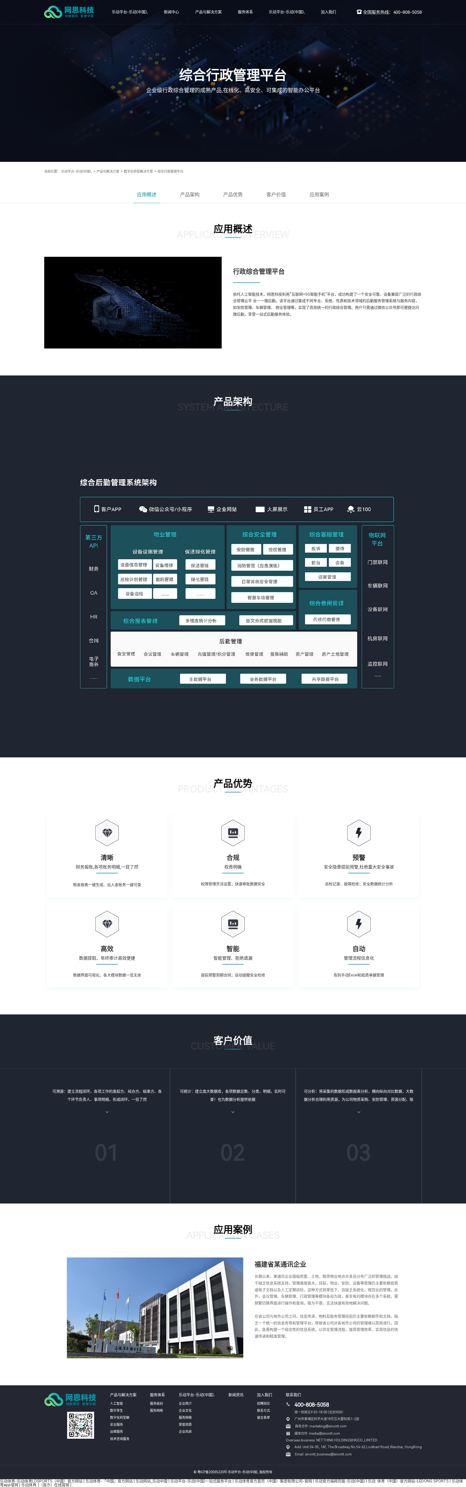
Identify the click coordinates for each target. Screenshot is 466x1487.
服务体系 (245, 12)
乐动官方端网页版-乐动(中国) (340, 1481)
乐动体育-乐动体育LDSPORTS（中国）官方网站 (41, 1481)
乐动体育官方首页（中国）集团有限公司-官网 (273, 1481)
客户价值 (276, 194)
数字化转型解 (119, 1418)
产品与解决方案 (208, 12)
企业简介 (185, 1404)
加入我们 (328, 12)
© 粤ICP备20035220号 (210, 1472)
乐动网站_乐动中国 (151, 1481)
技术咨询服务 (119, 1439)
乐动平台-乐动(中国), (130, 12)
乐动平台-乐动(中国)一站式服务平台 (201, 1481)
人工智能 (116, 1404)
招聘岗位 (263, 1404)
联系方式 (263, 1411)
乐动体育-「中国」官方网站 (109, 1481)
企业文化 (185, 1411)
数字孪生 (116, 1411)
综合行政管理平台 (170, 171)
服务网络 (156, 1411)
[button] (233, 1354)
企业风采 (185, 1432)
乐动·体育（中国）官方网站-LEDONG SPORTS (408, 1481)
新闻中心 (171, 12)
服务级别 (156, 1404)
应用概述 (146, 194)
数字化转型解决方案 (138, 171)
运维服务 (116, 1432)
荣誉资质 (185, 1425)
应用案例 (319, 194)
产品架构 (190, 194)
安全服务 (116, 1425)
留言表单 (263, 1418)
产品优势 (233, 194)
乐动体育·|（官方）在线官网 (45, 1485)
